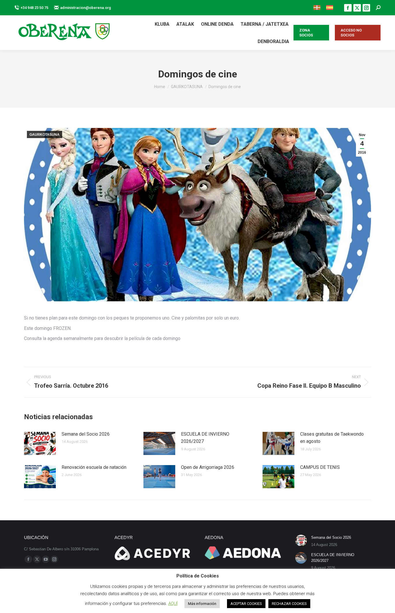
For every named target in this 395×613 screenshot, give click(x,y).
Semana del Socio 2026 (86, 434)
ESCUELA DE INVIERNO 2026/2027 (205, 437)
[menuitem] (317, 8)
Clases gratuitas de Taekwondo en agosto (332, 437)
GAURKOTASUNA (44, 135)
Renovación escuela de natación (94, 467)
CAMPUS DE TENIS (320, 467)
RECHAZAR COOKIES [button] (289, 603)
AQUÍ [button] (173, 603)
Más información (202, 603)
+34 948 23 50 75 (34, 7)
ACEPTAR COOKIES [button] (246, 603)
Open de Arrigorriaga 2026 (207, 467)
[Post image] (40, 443)
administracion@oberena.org (85, 7)
